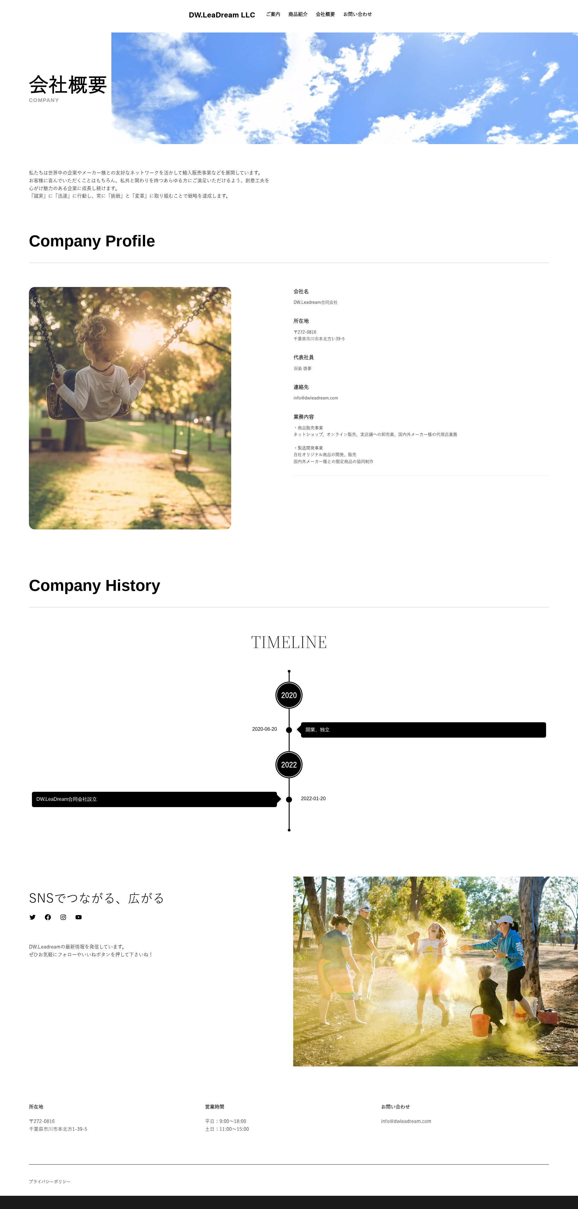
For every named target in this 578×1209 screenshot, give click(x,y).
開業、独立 (318, 729)
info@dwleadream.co (314, 398)
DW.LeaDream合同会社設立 (66, 799)
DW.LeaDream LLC (222, 14)
